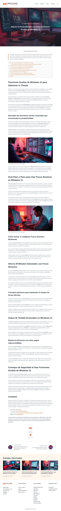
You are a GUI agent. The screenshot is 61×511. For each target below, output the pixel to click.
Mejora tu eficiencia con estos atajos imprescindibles (21, 73)
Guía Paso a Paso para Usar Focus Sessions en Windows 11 (21, 65)
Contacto (53, 3)
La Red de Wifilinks (22, 490)
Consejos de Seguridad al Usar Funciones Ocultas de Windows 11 (22, 74)
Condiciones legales (53, 488)
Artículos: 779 (30, 437)
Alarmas (35, 496)
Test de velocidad (37, 503)
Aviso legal (51, 487)
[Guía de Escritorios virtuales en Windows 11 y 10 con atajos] (11, 465)
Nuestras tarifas (36, 501)
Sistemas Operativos (35, 23)
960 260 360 (18, 409)
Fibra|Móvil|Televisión (38, 487)
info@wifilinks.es (23, 411)
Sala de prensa (21, 492)
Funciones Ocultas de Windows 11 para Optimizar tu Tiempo (21, 62)
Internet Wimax (36, 493)
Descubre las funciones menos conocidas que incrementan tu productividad (25, 64)
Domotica (35, 498)
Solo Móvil (35, 490)
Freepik (23, 163)
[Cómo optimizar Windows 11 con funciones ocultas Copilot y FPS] (30, 465)
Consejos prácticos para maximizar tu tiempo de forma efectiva (23, 70)
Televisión (35, 495)
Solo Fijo (35, 492)
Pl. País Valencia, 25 (7, 489)
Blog (47, 3)
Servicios (42, 3)
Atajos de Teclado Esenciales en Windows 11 (18, 71)
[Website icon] (30, 435)
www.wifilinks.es (19, 414)
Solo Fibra (35, 488)
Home (36, 3)
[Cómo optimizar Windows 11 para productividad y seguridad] (49, 465)
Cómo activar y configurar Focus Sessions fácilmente (21, 67)
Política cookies (52, 490)
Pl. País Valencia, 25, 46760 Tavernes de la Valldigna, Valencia (30, 412)
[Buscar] (57, 3)
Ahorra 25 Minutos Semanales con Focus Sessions (19, 68)
